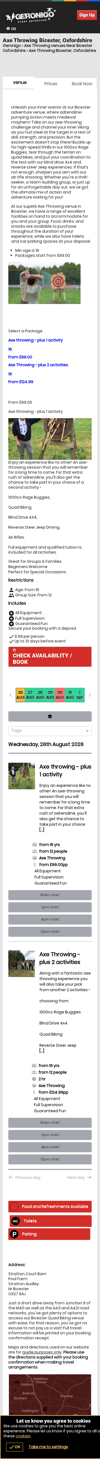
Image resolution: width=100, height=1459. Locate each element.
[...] (41, 830)
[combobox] (47, 731)
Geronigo (12, 45)
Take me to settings (48, 1447)
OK (15, 1447)
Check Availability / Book (42, 657)
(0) (13, 29)
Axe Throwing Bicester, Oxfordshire (62, 50)
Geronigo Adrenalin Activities (50, 15)
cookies (23, 1436)
